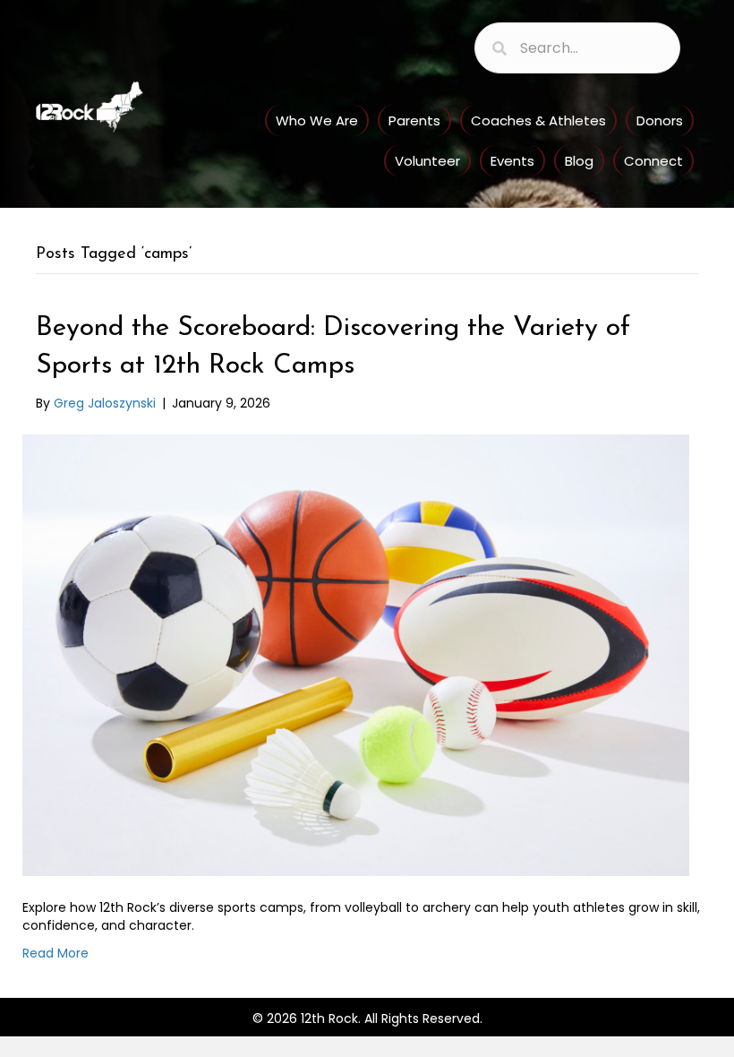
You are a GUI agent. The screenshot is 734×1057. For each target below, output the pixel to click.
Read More (55, 953)
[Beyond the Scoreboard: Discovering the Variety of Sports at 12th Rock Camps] (355, 655)
